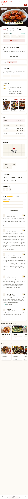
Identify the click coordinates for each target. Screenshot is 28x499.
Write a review (14, 40)
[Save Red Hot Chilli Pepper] (26, 9)
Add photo (16, 99)
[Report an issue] (23, 9)
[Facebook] (10, 189)
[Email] (4, 189)
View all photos (22, 99)
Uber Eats (6, 177)
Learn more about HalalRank (15, 91)
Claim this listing (14, 56)
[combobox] (14, 5)
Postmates (13, 180)
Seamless (6, 180)
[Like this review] (3, 225)
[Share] (20, 9)
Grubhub (20, 177)
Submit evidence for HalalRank (16, 93)
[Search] (25, 5)
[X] (7, 189)
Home (3, 9)
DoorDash (13, 177)
